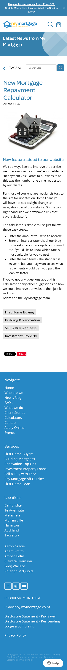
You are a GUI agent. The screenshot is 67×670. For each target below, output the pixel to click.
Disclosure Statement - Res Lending (32, 621)
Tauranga (11, 535)
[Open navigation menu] (41, 24)
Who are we (13, 392)
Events (9, 432)
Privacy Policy (15, 635)
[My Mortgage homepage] (20, 24)
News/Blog (13, 397)
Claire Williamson (18, 561)
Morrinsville (13, 520)
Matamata (12, 515)
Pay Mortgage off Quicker (24, 478)
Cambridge (13, 505)
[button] (50, 24)
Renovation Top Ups (20, 463)
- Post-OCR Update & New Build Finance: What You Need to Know (31, 8)
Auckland (11, 530)
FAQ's (8, 402)
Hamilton (11, 525)
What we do (13, 407)
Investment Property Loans (25, 468)
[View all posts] (4, 68)
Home (9, 387)
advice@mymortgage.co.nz (29, 607)
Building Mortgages (19, 458)
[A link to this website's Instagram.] (16, 586)
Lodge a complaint (19, 626)
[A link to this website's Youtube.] (24, 586)
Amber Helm (14, 556)
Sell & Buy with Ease (20, 473)
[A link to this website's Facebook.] (8, 586)
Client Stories (14, 412)
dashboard (32, 654)
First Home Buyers (18, 453)
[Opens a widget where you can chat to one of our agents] (53, 663)
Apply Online (14, 427)
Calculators (13, 417)
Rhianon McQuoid (18, 571)
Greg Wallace (14, 566)
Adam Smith (14, 551)
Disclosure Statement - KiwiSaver (30, 616)
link (48, 212)
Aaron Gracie (14, 546)
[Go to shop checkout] (59, 24)
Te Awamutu (14, 510)
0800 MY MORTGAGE (24, 597)
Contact (10, 422)
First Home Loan (17, 483)
